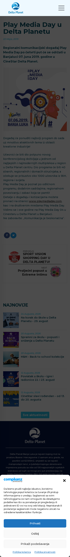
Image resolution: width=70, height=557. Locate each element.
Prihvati (35, 523)
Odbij (35, 533)
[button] (64, 480)
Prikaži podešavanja (35, 544)
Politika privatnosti (45, 552)
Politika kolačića (22, 552)
